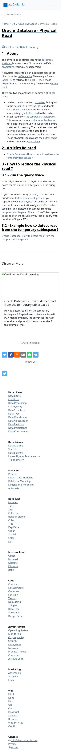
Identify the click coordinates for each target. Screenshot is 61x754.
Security (12, 641)
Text (10, 509)
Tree (10, 523)
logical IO (7, 80)
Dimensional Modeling (21, 484)
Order (11, 555)
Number (13, 502)
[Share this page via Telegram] (35, 355)
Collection (13, 513)
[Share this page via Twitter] (4, 355)
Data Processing (17, 403)
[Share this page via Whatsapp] (29, 355)
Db (13, 23)
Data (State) (14, 395)
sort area (35, 120)
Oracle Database (27, 23)
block (32, 80)
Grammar (13, 591)
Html (11, 694)
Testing (12, 598)
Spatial (12, 534)
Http (10, 701)
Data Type (14, 413)
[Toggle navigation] (55, 5)
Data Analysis (15, 445)
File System (14, 644)
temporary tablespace (42, 116)
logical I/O (34, 141)
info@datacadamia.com (24, 740)
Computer (14, 655)
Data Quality (15, 406)
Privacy (12, 744)
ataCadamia (16, 4)
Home (5, 23)
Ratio (11, 570)
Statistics (13, 449)
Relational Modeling (19, 481)
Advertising (14, 673)
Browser (13, 719)
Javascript (13, 712)
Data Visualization (18, 420)
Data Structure (16, 410)
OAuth (12, 726)
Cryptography (16, 637)
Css (10, 708)
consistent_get (31, 198)
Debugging (14, 601)
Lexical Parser (16, 587)
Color (11, 538)
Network (13, 648)
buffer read (32, 113)
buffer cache (25, 76)
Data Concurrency (18, 431)
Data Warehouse (17, 417)
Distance (13, 566)
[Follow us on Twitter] (4, 373)
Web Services (15, 722)
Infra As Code (15, 658)
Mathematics (32, 456)
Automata (13, 488)
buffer (18, 198)
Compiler (13, 584)
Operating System (18, 630)
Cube (11, 520)
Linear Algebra (16, 456)
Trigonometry (16, 459)
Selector (12, 715)
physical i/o (8, 67)
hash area (49, 120)
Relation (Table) (16, 516)
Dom (11, 697)
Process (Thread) (17, 651)
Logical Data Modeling (20, 477)
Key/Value (13, 527)
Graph (11, 530)
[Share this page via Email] (23, 355)
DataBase (13, 399)
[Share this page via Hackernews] (17, 355)
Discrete (13, 562)
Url (10, 704)
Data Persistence (17, 427)
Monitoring (14, 633)
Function (13, 594)
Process (12, 474)
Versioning (14, 612)
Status (14, 747)
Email (11, 680)
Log (10, 541)
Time (11, 506)
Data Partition (16, 424)
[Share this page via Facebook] (11, 355)
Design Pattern (16, 616)
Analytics (13, 676)
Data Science (15, 452)
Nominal (13, 559)
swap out (14, 130)
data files (40, 102)
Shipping (13, 605)
